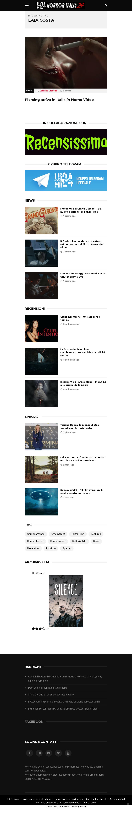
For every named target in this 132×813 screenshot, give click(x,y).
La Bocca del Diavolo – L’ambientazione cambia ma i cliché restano (82, 352)
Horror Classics (35, 541)
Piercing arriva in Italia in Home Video (59, 100)
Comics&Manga (36, 534)
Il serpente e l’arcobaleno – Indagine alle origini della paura (83, 383)
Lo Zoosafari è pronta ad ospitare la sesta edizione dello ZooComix (64, 701)
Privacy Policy (79, 806)
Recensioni (33, 548)
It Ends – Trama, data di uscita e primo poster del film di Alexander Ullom (82, 244)
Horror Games (57, 541)
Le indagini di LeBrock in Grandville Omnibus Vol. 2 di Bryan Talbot (63, 708)
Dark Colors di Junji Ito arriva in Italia (47, 687)
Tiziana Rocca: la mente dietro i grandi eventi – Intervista (80, 426)
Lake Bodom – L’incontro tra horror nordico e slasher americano (82, 459)
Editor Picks (78, 534)
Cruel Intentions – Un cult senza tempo (80, 318)
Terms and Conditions (57, 806)
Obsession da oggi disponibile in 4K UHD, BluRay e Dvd (83, 275)
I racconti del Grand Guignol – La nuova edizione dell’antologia (80, 210)
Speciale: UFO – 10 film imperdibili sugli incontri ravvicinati (81, 491)
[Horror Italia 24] (60, 10)
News (29, 91)
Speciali (67, 548)
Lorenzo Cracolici (48, 91)
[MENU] (27, 5)
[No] (127, 804)
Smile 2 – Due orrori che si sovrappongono (51, 694)
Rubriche (51, 548)
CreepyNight (58, 534)
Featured (96, 534)
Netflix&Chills (79, 541)
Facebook (34, 722)
